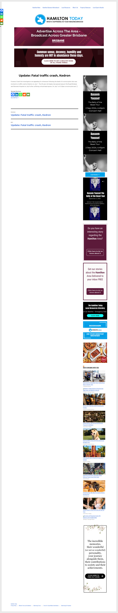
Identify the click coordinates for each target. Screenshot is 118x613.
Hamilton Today (14, 604)
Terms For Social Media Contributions (51, 605)
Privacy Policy (13, 605)
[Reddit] (24, 94)
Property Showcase (85, 8)
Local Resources (66, 8)
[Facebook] (13, 94)
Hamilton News (36, 8)
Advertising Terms (37, 605)
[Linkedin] (16, 94)
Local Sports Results (98, 8)
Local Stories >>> (95, 175)
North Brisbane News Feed (91, 368)
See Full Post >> (15, 98)
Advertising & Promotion (66, 605)
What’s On (75, 8)
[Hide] (0, 26)
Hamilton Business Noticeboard (51, 8)
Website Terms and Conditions (25, 605)
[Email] (28, 94)
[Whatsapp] (20, 94)
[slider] (96, 219)
